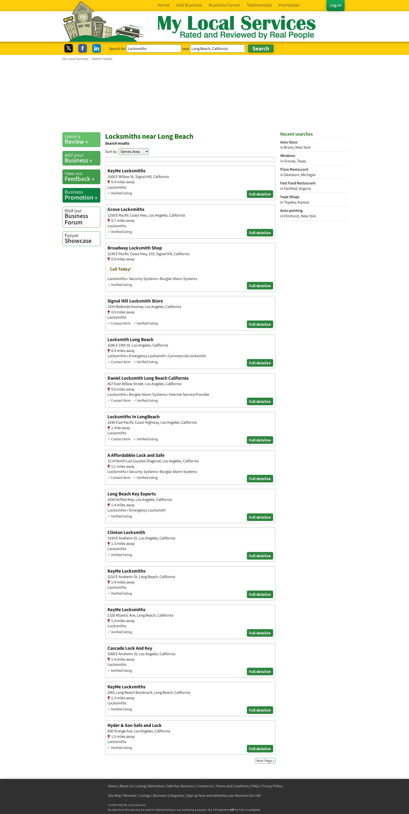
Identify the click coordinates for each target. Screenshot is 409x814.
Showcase (78, 238)
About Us (126, 786)
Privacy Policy (272, 786)
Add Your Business (181, 786)
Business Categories (168, 795)
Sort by (111, 151)
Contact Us (205, 786)
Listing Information (150, 786)
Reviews (130, 795)
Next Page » (265, 760)
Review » (76, 139)
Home (112, 786)
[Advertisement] (204, 96)
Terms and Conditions (232, 786)
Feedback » (79, 176)
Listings (145, 795)
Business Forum (76, 216)
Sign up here (196, 795)
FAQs (255, 786)
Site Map (114, 795)
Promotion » (81, 194)
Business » (78, 157)
